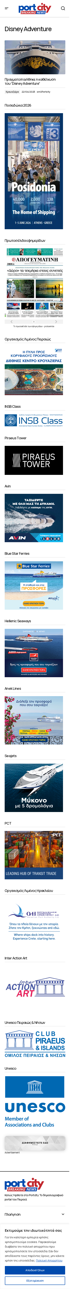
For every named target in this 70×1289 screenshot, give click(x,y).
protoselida (49, 326)
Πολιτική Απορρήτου (49, 1260)
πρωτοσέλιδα (22, 326)
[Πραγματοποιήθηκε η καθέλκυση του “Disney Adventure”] (35, 57)
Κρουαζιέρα (12, 91)
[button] (6, 8)
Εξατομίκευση (35, 1280)
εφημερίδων (37, 326)
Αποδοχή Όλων (34, 1270)
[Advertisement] (35, 1143)
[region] (35, 1256)
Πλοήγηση (12, 1214)
